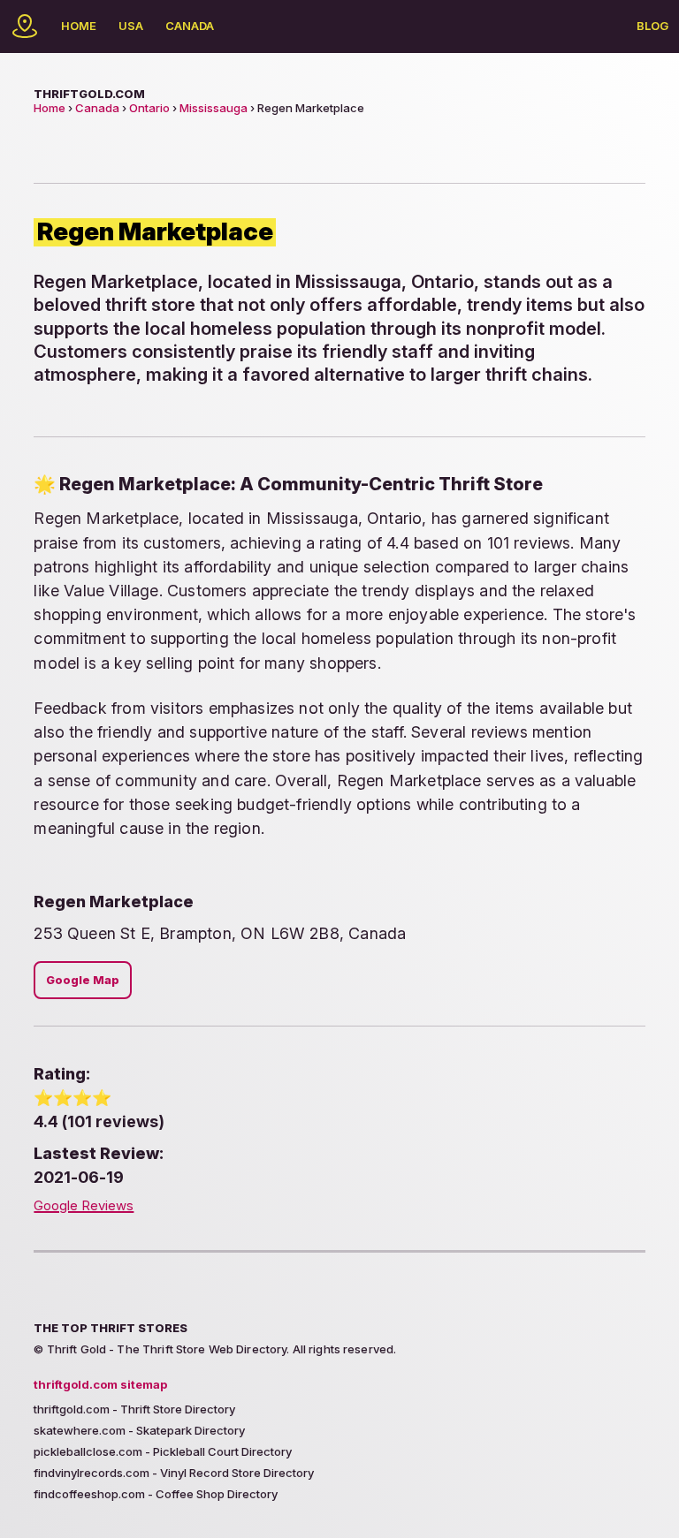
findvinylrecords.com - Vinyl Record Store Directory (174, 1473)
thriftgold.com (89, 94)
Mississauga (213, 108)
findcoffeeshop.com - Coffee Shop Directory (156, 1494)
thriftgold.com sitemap (100, 1384)
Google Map (82, 980)
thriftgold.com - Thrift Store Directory (134, 1409)
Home (78, 26)
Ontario (149, 108)
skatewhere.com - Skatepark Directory (139, 1430)
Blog (652, 26)
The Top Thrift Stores (110, 1328)
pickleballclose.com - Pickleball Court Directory (163, 1451)
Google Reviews (84, 1206)
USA (130, 26)
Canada (189, 26)
